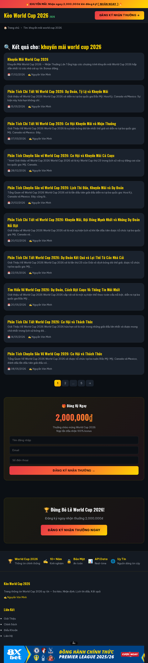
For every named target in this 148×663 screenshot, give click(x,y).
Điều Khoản (11, 630)
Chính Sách (10, 624)
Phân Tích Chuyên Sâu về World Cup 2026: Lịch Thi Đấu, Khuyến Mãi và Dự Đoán (66, 187)
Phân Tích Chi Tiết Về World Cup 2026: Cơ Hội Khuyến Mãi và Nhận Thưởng (62, 123)
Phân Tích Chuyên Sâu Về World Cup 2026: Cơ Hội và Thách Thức (55, 353)
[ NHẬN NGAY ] (108, 4)
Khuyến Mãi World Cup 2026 (28, 59)
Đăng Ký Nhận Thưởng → (119, 15)
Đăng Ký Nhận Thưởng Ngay (74, 530)
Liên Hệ (8, 635)
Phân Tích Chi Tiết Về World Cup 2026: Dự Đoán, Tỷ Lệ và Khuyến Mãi (58, 91)
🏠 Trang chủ (11, 27)
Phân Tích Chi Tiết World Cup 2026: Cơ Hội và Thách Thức (50, 321)
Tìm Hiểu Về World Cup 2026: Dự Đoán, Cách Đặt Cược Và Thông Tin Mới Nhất (64, 289)
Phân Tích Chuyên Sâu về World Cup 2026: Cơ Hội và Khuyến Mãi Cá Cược (61, 155)
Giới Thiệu (10, 618)
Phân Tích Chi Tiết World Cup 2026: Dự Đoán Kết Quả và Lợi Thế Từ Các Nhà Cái (66, 257)
